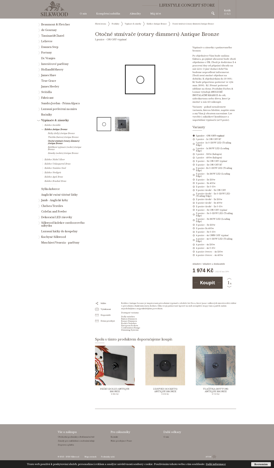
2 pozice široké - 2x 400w (209, 203)
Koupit (207, 282)
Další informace (216, 464)
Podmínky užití (108, 457)
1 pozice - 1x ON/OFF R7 (208, 139)
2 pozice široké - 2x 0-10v (209, 206)
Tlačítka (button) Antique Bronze (215, 390)
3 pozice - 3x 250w (205, 225)
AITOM (208, 457)
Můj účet (155, 13)
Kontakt (114, 437)
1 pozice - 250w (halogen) (209, 154)
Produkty (115, 24)
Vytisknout (106, 309)
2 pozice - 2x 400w (205, 183)
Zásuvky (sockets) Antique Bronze (165, 390)
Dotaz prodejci (108, 321)
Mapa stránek (90, 457)
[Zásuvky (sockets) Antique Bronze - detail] (165, 365)
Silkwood (75, 457)
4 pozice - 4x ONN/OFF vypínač (212, 235)
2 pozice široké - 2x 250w (209, 199)
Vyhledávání (213, 13)
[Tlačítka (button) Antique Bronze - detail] (215, 365)
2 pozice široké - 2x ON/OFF (211, 190)
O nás (83, 13)
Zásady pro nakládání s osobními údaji (76, 441)
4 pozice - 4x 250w (205, 244)
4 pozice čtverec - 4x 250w (209, 251)
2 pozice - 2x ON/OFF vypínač (211, 161)
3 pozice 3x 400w (205, 228)
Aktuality (135, 13)
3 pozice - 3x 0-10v (205, 232)
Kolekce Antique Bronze (157, 24)
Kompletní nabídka (108, 13)
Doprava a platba (66, 445)
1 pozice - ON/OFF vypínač (210, 136)
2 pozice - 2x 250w (205, 179)
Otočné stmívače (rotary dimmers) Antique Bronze (193, 24)
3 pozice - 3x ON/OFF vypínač (211, 210)
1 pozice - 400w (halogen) (209, 157)
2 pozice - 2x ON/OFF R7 (209, 165)
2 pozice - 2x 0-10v (205, 186)
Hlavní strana (100, 24)
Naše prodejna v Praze (121, 441)
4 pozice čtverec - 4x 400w (209, 255)
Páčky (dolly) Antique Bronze (114, 390)
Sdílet (103, 303)
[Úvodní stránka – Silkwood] (54, 8)
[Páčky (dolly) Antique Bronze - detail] (115, 365)
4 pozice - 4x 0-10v (205, 248)
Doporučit (106, 315)
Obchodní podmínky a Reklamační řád (76, 437)
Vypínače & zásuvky (133, 24)
